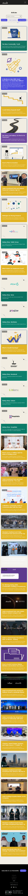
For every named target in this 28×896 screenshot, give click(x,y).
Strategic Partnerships (14, 882)
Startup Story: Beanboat (9, 374)
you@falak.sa (14, 877)
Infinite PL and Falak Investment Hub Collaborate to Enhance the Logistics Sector (14, 560)
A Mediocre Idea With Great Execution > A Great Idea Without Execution (12, 80)
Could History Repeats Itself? (11, 110)
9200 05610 (14, 878)
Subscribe (23, 870)
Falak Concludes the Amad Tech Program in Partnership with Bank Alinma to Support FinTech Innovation (12, 719)
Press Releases (13, 20)
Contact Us (14, 875)
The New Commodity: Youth (11, 44)
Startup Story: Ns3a (8, 295)
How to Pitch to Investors (10, 163)
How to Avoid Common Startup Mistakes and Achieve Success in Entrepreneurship (12, 665)
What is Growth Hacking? (10, 348)
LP (20, 20)
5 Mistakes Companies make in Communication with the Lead (12, 506)
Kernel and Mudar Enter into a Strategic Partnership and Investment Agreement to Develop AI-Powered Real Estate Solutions (13, 851)
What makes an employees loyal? (13, 268)
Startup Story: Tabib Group (10, 242)
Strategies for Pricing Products (11, 215)
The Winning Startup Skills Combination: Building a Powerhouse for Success (14, 586)
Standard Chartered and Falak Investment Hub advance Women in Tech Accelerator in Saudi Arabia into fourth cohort (13, 772)
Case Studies (5, 20)
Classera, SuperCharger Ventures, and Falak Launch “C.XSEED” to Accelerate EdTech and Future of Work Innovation (13, 746)
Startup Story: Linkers (8, 400)
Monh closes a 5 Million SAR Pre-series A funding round (12, 453)
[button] (8, 22)
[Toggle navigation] (25, 2)
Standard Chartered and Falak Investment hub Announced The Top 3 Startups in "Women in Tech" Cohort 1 (14, 534)
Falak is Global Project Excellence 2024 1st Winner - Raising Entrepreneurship (13, 639)
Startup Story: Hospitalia (9, 427)
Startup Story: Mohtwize (9, 322)
